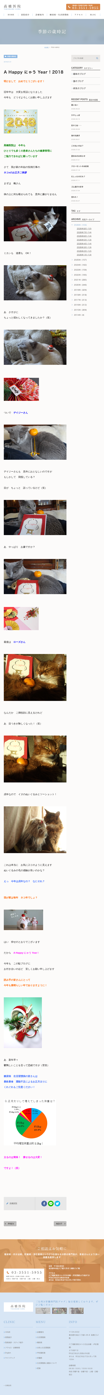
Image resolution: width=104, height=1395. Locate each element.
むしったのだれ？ (78, 176)
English (8, 1353)
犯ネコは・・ (76, 125)
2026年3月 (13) (84, 247)
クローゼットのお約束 (80, 166)
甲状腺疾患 (41, 1353)
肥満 (38, 1368)
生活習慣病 (41, 1337)
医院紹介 (8, 1337)
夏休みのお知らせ (78, 156)
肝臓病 (39, 1358)
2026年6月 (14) (84, 236)
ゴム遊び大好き (77, 187)
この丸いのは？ (77, 146)
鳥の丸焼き (75, 135)
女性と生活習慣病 (43, 1347)
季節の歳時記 (11, 56)
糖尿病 (39, 1342)
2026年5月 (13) (84, 240)
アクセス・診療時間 (12, 1347)
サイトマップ (10, 1358)
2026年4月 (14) (84, 244)
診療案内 (40, 1332)
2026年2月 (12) (84, 251)
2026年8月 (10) (84, 229)
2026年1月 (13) (84, 255)
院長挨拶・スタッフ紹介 (14, 1342)
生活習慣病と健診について (47, 1363)
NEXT (59, 1224)
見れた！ (74, 197)
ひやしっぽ (75, 115)
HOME (46, 47)
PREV (11, 1224)
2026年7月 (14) (84, 232)
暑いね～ (74, 105)
